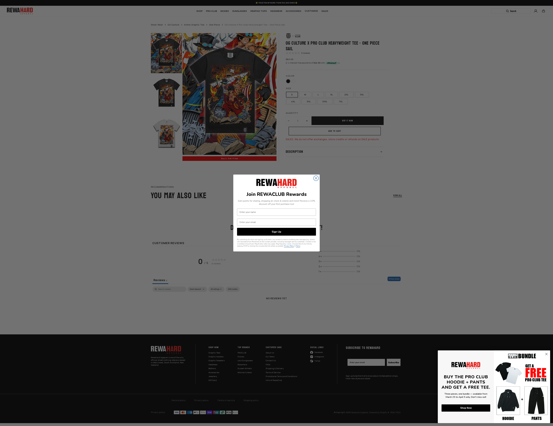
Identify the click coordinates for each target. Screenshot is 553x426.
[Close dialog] (316, 178)
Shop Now (466, 408)
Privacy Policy (289, 246)
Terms (298, 246)
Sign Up (276, 231)
